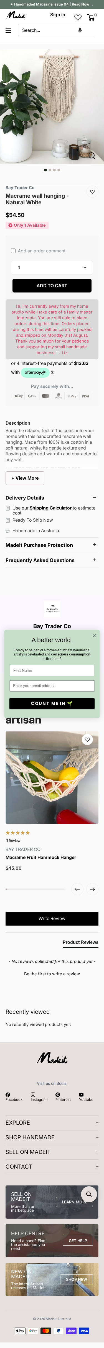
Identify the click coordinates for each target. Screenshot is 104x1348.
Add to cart (52, 285)
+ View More (25, 478)
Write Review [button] (52, 918)
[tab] (80, 943)
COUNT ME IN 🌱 (52, 703)
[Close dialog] (94, 635)
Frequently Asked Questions (40, 560)
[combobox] (56, 30)
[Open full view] (94, 156)
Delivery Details (25, 498)
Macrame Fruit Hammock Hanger (41, 857)
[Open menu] (8, 30)
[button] (80, 30)
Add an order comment (41, 251)
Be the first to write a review (52, 973)
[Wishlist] (92, 192)
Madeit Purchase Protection (39, 545)
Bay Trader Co (20, 187)
